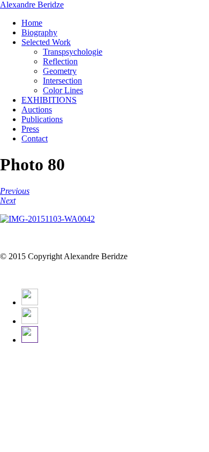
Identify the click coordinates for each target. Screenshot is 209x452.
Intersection (62, 80)
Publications (42, 119)
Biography (39, 32)
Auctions (36, 109)
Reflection (60, 61)
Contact (34, 138)
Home (31, 22)
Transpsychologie (72, 51)
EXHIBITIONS (49, 99)
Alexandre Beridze (32, 4)
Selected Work (46, 42)
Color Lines (63, 90)
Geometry (60, 71)
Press (30, 128)
